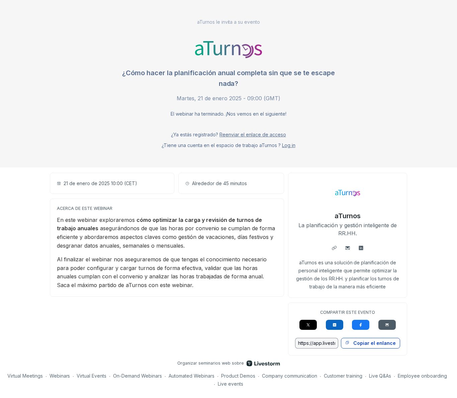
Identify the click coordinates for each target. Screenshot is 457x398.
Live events (230, 384)
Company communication (289, 376)
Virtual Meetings (25, 376)
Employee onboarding (422, 376)
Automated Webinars (191, 376)
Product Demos (238, 376)
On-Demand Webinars (137, 376)
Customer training (343, 376)
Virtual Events (91, 376)
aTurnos (348, 216)
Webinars (60, 376)
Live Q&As (380, 376)
